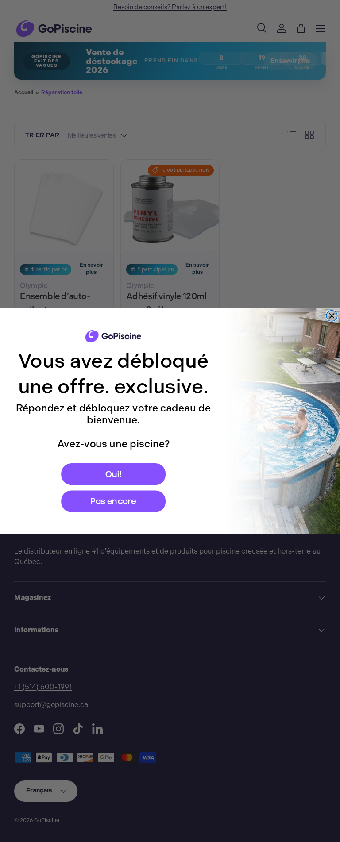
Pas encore (113, 501)
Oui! (113, 473)
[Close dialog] (331, 316)
